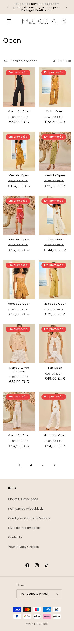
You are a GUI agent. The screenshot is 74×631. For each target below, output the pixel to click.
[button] (8, 21)
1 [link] (19, 464)
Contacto (15, 537)
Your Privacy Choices (23, 547)
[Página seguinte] (54, 465)
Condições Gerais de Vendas (29, 518)
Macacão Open (19, 111)
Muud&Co (42, 624)
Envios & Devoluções (23, 499)
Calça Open (55, 111)
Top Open (55, 367)
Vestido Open (19, 175)
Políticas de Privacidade (26, 508)
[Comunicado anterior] (7, 7)
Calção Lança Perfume (19, 369)
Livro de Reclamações (24, 527)
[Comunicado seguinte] (66, 7)
